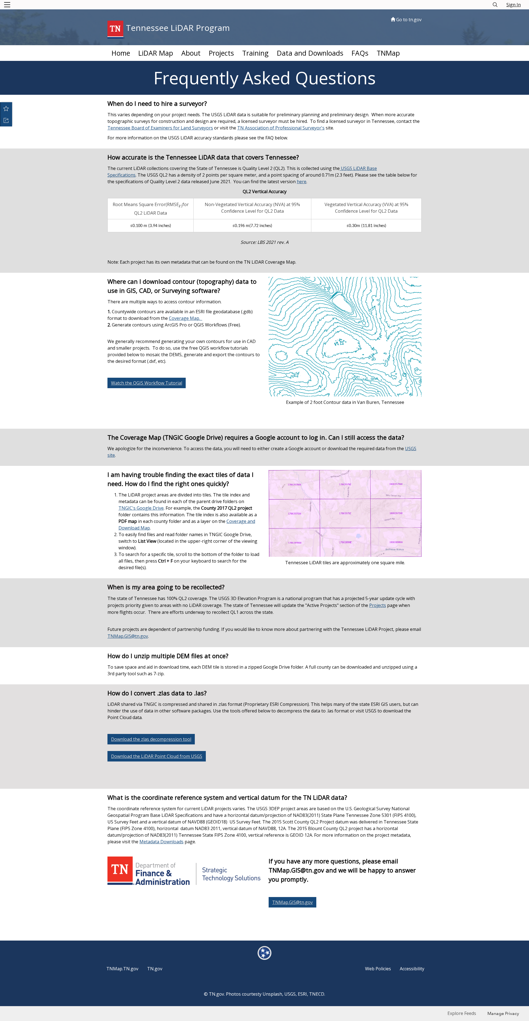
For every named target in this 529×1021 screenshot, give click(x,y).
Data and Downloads (310, 53)
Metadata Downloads (161, 842)
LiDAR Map (155, 53)
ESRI (302, 994)
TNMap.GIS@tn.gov (127, 636)
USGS (290, 994)
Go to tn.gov (408, 20)
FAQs (360, 53)
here (301, 182)
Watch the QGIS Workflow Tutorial (146, 383)
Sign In (513, 5)
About (191, 53)
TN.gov (154, 969)
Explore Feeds (461, 1013)
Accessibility (412, 969)
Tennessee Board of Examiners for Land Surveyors (160, 128)
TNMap (388, 53)
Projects (221, 53)
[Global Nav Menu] (7, 4)
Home (121, 53)
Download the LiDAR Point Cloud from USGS (156, 756)
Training (255, 53)
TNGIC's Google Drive (141, 508)
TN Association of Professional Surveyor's (281, 128)
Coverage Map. (185, 318)
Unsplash (272, 994)
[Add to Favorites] (6, 108)
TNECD (316, 994)
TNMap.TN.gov (122, 969)
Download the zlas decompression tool (151, 739)
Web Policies (378, 969)
